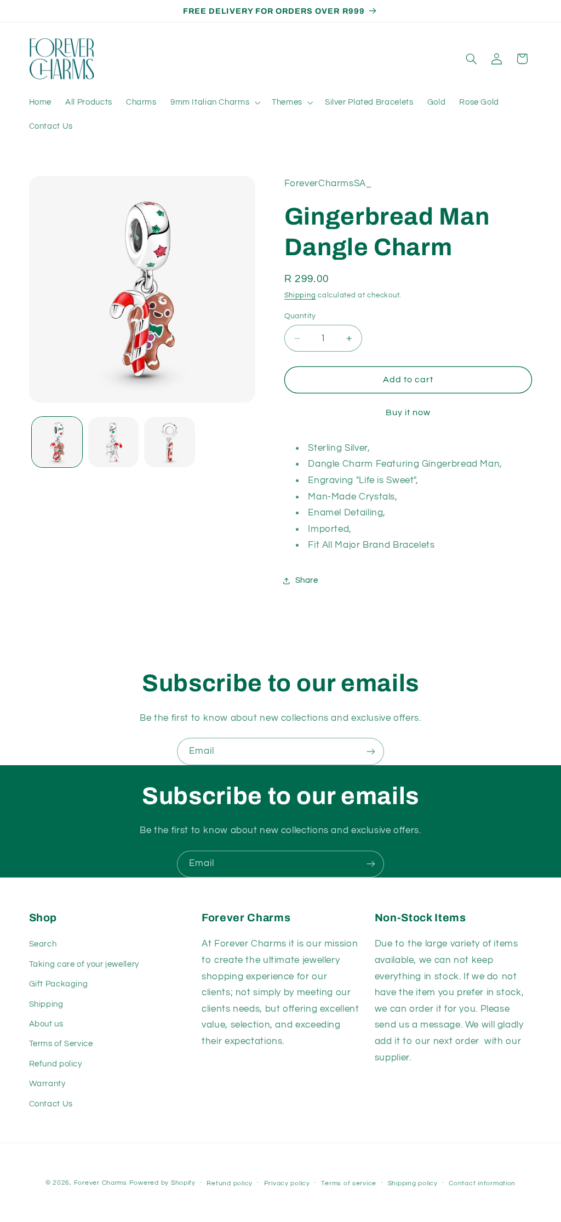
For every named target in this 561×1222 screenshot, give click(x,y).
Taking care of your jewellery (84, 964)
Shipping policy (413, 1183)
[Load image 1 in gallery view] (57, 442)
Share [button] (306, 580)
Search (43, 944)
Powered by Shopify (162, 1183)
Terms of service (348, 1183)
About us (46, 1024)
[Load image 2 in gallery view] (113, 442)
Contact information (482, 1183)
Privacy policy (287, 1183)
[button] (214, 102)
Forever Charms (100, 1183)
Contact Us (51, 1104)
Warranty (47, 1084)
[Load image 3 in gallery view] (169, 442)
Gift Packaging (58, 984)
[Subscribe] (370, 751)
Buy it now (408, 412)
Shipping (300, 295)
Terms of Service (61, 1044)
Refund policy (55, 1064)
